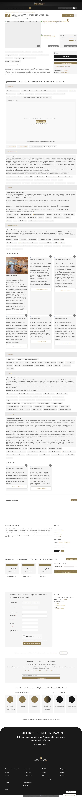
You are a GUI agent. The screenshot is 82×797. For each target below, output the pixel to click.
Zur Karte (57, 603)
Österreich (59, 536)
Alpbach (58, 532)
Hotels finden (8, 8)
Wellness (10, 354)
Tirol (60, 534)
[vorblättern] (37, 34)
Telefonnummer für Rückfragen (14, 631)
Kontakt (62, 550)
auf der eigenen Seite (59, 706)
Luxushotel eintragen (27, 782)
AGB (43, 775)
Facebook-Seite (12, 146)
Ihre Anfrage (12, 615)
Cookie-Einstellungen (40, 121)
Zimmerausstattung (12, 225)
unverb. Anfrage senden (66, 63)
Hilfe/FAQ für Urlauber (27, 775)
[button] (23, 34)
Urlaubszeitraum (13, 602)
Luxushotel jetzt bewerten (66, 571)
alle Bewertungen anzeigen (70, 46)
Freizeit (9, 373)
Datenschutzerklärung (28, 640)
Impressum (44, 772)
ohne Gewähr (54, 653)
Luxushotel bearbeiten (27, 779)
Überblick (10, 86)
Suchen (76, 8)
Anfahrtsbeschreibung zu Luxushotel (62, 66)
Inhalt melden (63, 653)
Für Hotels (7, 772)
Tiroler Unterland (66, 542)
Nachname (12, 623)
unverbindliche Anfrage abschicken (31, 643)
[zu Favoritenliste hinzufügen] (6, 22)
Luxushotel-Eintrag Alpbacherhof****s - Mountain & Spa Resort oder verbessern (47, 707)
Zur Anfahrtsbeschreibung (60, 605)
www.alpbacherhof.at (65, 72)
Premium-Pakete (26, 785)
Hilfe (45, 0)
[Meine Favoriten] (30, 8)
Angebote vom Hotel (66, 60)
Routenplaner (74, 500)
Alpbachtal (61, 542)
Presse (6, 779)
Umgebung (10, 414)
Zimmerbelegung (13, 606)
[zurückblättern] (8, 34)
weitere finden (22, 706)
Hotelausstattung (12, 151)
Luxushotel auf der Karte (60, 68)
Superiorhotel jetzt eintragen (41, 744)
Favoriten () (70, 795)
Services (9, 187)
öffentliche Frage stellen (42, 678)
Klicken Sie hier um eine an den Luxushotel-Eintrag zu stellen (41, 670)
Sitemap (6, 789)
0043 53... (60, 70)
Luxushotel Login (40, 0)
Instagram (62, 775)
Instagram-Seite (23, 146)
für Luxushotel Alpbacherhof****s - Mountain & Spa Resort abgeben (10, 707)
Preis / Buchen (68, 15)
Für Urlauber (7, 775)
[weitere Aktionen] (75, 15)
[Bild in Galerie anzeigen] (50, 27)
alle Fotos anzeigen (54, 46)
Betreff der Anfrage (14, 612)
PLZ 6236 (62, 530)
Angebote (15, 8)
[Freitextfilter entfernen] (74, 8)
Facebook (62, 772)
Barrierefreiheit (71, 791)
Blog (20, 8)
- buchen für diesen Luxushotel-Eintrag (72, 706)
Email (11, 626)
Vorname (12, 619)
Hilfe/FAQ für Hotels (27, 772)
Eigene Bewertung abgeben (72, 559)
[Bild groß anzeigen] (17, 265)
